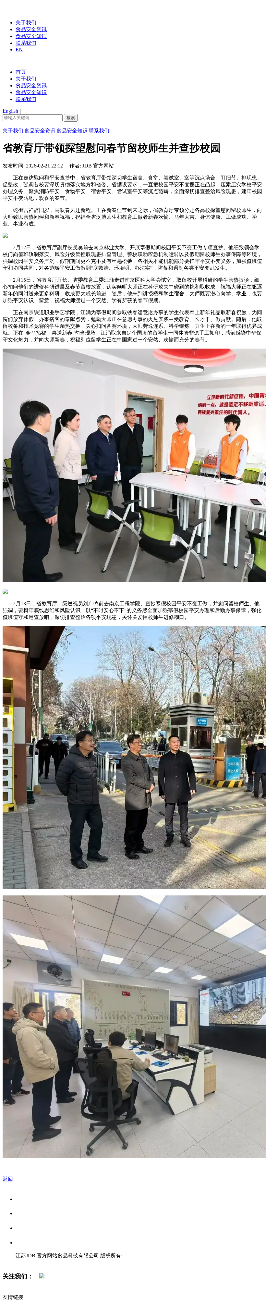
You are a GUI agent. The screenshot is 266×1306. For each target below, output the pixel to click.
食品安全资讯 (31, 29)
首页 (21, 72)
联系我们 (26, 43)
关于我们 (26, 22)
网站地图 (28, 1262)
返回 (8, 1179)
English (10, 111)
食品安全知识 (31, 36)
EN (19, 49)
